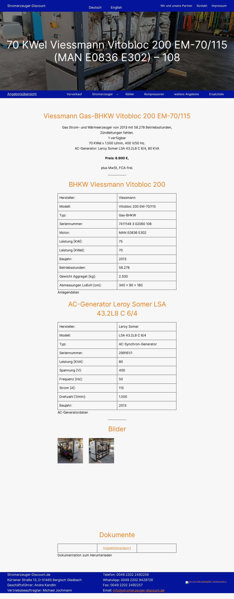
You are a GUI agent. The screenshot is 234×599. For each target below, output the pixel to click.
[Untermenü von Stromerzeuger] (117, 94)
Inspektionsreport (117, 548)
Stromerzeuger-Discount (26, 6)
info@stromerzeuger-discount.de (138, 590)
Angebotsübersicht (22, 94)
